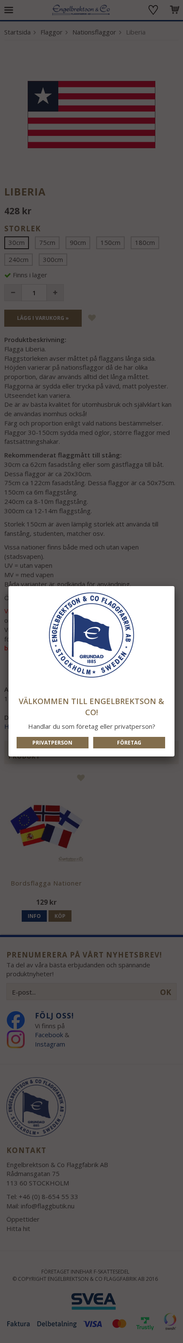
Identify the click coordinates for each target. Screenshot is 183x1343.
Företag (129, 742)
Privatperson (52, 742)
